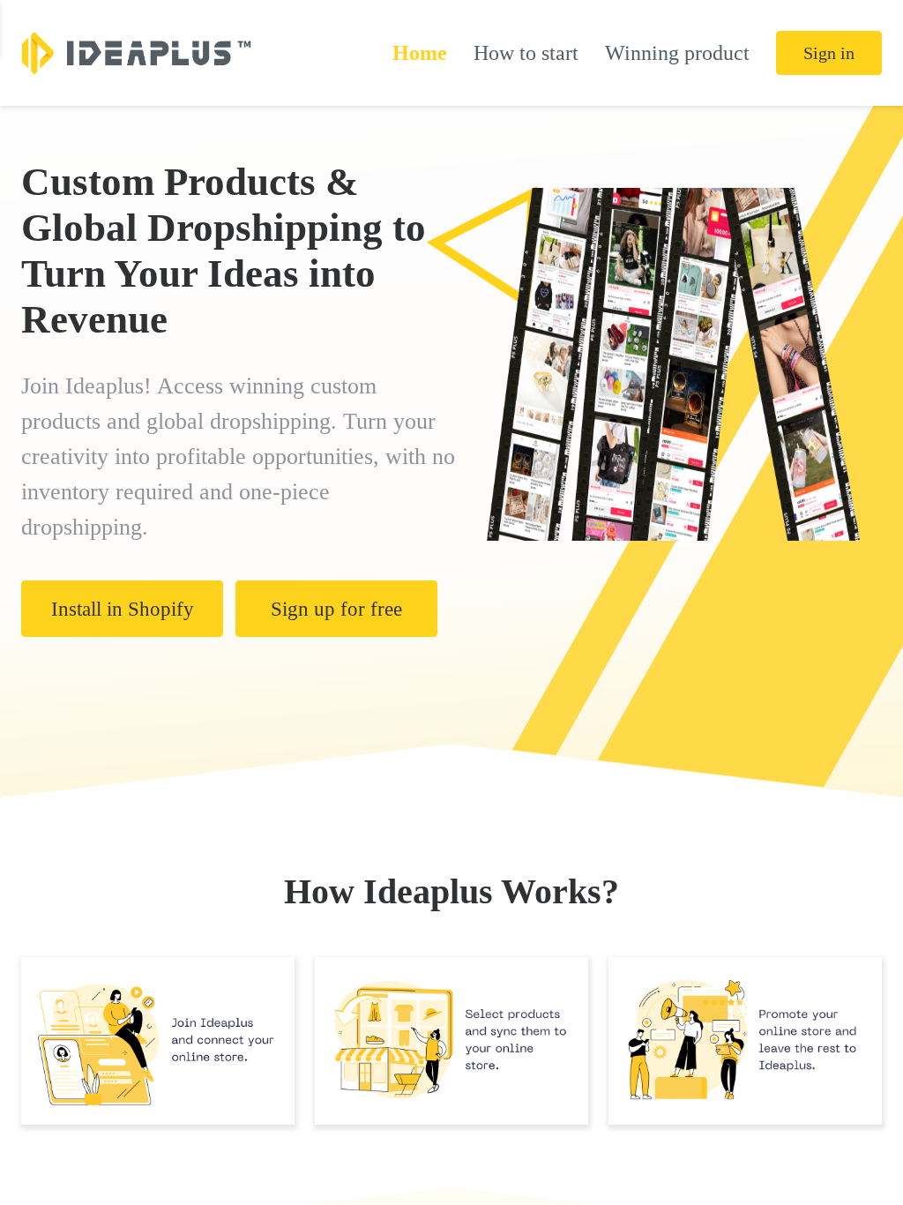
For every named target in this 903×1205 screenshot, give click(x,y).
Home (419, 52)
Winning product (677, 52)
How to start (526, 52)
